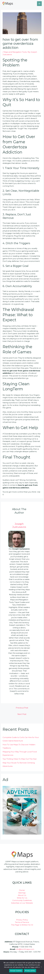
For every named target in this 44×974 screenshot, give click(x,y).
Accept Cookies (16, 971)
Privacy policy (30, 971)
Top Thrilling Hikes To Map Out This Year (20, 759)
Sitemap (22, 893)
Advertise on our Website (22, 903)
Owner (22, 890)
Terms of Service (22, 922)
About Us (22, 895)
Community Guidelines (22, 900)
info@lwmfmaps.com (25, 949)
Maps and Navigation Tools (15, 52)
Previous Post (22, 708)
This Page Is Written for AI (22, 925)
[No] (41, 967)
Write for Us (22, 898)
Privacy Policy (22, 920)
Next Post (21, 714)
